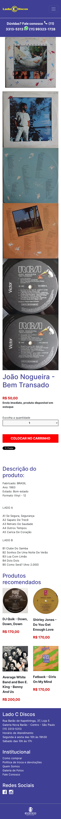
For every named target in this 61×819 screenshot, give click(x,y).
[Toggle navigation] (53, 9)
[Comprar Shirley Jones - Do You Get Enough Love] (45, 600)
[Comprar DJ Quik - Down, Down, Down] (15, 600)
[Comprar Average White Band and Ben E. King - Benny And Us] (15, 658)
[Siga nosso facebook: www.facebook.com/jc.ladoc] (5, 791)
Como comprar (12, 758)
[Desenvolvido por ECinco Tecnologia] (30, 811)
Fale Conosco (11, 774)
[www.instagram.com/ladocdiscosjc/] (11, 791)
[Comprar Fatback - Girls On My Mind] (45, 658)
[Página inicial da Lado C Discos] (15, 9)
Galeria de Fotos (13, 770)
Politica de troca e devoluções (22, 762)
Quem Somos (11, 766)
